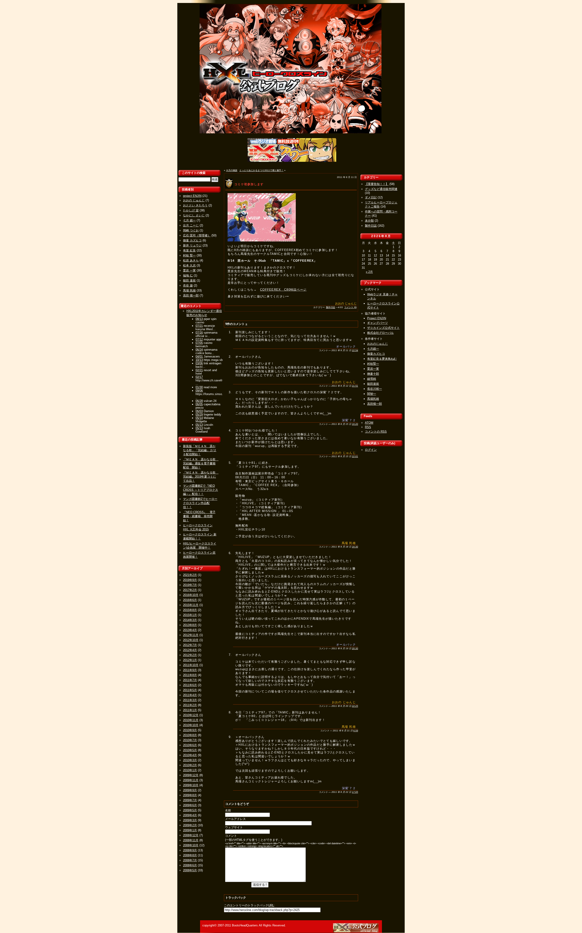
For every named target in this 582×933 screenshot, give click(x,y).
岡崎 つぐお (191, 230)
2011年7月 (190, 680)
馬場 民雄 (189, 290)
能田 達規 (189, 280)
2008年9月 (190, 850)
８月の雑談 (231, 170)
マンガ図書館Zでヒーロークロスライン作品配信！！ (200, 503)
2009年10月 (190, 785)
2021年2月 (190, 575)
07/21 (199, 325)
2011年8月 (190, 675)
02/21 (199, 370)
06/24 (199, 349)
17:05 (355, 792)
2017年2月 (190, 590)
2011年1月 (190, 710)
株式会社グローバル (380, 333)
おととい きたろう (195, 205)
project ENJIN (192, 196)
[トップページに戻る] (356, 931)
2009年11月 (190, 780)
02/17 (199, 377)
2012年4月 (190, 650)
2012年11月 (190, 635)
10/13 (199, 360)
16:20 (355, 424)
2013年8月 (190, 625)
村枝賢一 (373, 363)
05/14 (199, 418)
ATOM (369, 422)
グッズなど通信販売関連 (381, 189)
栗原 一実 (189, 270)
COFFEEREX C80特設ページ (283, 289)
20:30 (355, 648)
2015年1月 (190, 615)
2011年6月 (190, 685)
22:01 (355, 456)
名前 (228, 810)
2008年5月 (190, 870)
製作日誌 (330, 307)
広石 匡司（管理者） (197, 235)
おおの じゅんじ (194, 200)
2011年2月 (190, 705)
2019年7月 (190, 585)
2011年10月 (190, 665)
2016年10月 (190, 595)
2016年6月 (190, 600)
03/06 (199, 363)
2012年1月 (190, 660)
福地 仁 (188, 275)
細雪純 (371, 378)
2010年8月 (190, 735)
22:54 (355, 350)
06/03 (199, 411)
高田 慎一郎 (191, 295)
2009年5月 (190, 810)
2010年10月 (190, 725)
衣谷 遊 (188, 285)
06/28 (199, 401)
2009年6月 (190, 805)
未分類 (369, 220)
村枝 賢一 (189, 255)
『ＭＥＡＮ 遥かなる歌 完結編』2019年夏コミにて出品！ (200, 476)
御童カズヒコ (376, 353)
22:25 (355, 706)
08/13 (199, 319)
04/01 (199, 356)
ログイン (371, 449)
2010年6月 (190, 745)
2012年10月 (190, 640)
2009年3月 (190, 820)
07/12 (199, 339)
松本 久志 (189, 265)
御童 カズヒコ (192, 240)
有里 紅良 (189, 250)
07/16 (199, 332)
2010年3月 (190, 760)
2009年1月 (190, 830)
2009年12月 (190, 775)
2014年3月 (190, 620)
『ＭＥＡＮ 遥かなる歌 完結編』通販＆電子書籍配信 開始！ (200, 463)
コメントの (376, 431)
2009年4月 (190, 815)
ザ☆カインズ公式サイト (383, 328)
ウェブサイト (234, 827)
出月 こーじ (191, 225)
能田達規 (373, 383)
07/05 (199, 343)
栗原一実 (373, 368)
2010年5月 (190, 750)
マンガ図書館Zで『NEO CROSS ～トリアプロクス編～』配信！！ (200, 490)
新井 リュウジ (192, 245)
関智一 (371, 394)
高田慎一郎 (374, 404)
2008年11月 (190, 840)
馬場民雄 (373, 399)
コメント (231, 835)
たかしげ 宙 (191, 210)
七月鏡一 (373, 348)
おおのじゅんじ (377, 343)
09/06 (199, 390)
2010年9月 (190, 730)
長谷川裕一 (374, 388)
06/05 (199, 404)
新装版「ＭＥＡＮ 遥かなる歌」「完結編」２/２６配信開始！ (199, 450)
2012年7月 (190, 645)
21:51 (355, 386)
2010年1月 (190, 770)
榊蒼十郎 (373, 373)
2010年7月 (190, 740)
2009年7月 (190, 800)
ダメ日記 (371, 197)
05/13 (199, 424)
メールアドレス (235, 819)
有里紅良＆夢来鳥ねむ (382, 358)
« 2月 (369, 272)
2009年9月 (190, 790)
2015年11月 (190, 605)
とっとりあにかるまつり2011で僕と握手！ (261, 170)
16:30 (355, 546)
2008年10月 (190, 845)
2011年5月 (190, 690)
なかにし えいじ (194, 215)
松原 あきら (191, 260)
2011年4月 (190, 695)
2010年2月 (190, 765)
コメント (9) (350, 307)
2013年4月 (190, 630)
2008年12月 (190, 835)
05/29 (199, 414)
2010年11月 (190, 720)
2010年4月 (190, 755)
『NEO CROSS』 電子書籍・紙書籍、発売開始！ (199, 516)
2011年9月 (190, 670)
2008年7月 (190, 860)
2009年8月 (190, 795)
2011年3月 (190, 700)
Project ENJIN (376, 318)
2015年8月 (190, 610)
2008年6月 (190, 865)
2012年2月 (190, 655)
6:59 (355, 730)
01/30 (199, 387)
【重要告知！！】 (377, 184)
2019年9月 (190, 580)
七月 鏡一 (189, 220)
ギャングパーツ (377, 323)
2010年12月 (190, 715)
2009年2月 (190, 825)
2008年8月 (190, 855)
